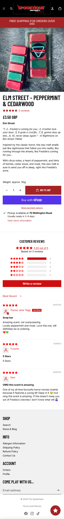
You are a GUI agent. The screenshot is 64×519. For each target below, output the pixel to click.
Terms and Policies (32, 506)
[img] (10, 305)
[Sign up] (58, 490)
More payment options (32, 208)
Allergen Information (14, 443)
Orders (6, 469)
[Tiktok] (38, 513)
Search (7, 424)
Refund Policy (10, 451)
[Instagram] (32, 513)
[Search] (11, 8)
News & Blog (10, 429)
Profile (6, 474)
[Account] (52, 8)
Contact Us (9, 455)
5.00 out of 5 (41, 248)
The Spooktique (36, 499)
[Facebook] (26, 513)
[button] (17, 258)
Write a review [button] (32, 283)
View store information (20, 220)
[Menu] (4, 8)
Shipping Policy (11, 447)
